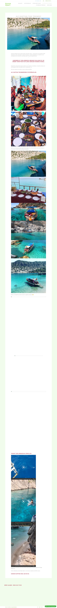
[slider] (23, 522)
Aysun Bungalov (27, 3)
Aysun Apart (8, 4)
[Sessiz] (33, 478)
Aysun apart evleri (37, 3)
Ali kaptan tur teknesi (47, 3)
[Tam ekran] (34, 478)
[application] (23, 467)
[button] (23, 467)
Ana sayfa (20, 3)
